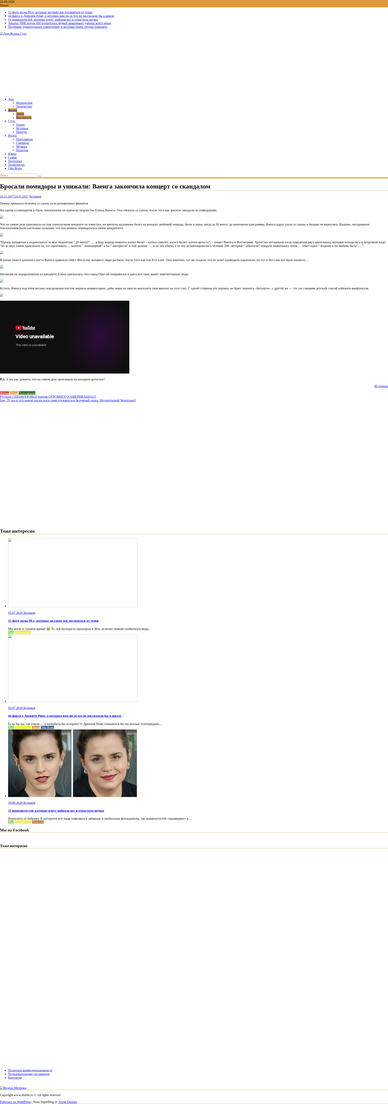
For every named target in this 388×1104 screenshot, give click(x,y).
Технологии (16, 164)
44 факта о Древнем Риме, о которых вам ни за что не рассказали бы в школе (61, 16)
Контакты (15, 1077)
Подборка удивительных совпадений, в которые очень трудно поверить (57, 27)
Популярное (24, 139)
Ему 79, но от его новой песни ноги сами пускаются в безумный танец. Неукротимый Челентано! (68, 400)
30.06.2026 (15, 802)
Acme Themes (67, 1102)
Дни (11, 99)
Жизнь (12, 110)
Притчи (21, 132)
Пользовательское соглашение (29, 1074)
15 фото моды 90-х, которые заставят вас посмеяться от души (50, 12)
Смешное (22, 143)
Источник (381, 386)
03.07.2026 (15, 708)
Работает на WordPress (15, 1102)
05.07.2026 (15, 613)
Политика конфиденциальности (30, 1070)
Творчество (24, 106)
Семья (12, 157)
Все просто (24, 117)
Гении (20, 124)
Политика (15, 161)
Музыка (21, 146)
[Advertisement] (194, 66)
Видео (12, 135)
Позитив (22, 150)
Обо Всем (15, 168)
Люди (20, 113)
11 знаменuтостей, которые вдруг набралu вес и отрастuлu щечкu (53, 19)
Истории (22, 128)
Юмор (12, 154)
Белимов (35, 196)
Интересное (24, 103)
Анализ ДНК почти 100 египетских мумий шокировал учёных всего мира (59, 23)
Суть (11, 121)
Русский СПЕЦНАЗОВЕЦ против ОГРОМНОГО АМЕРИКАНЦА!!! (48, 396)
